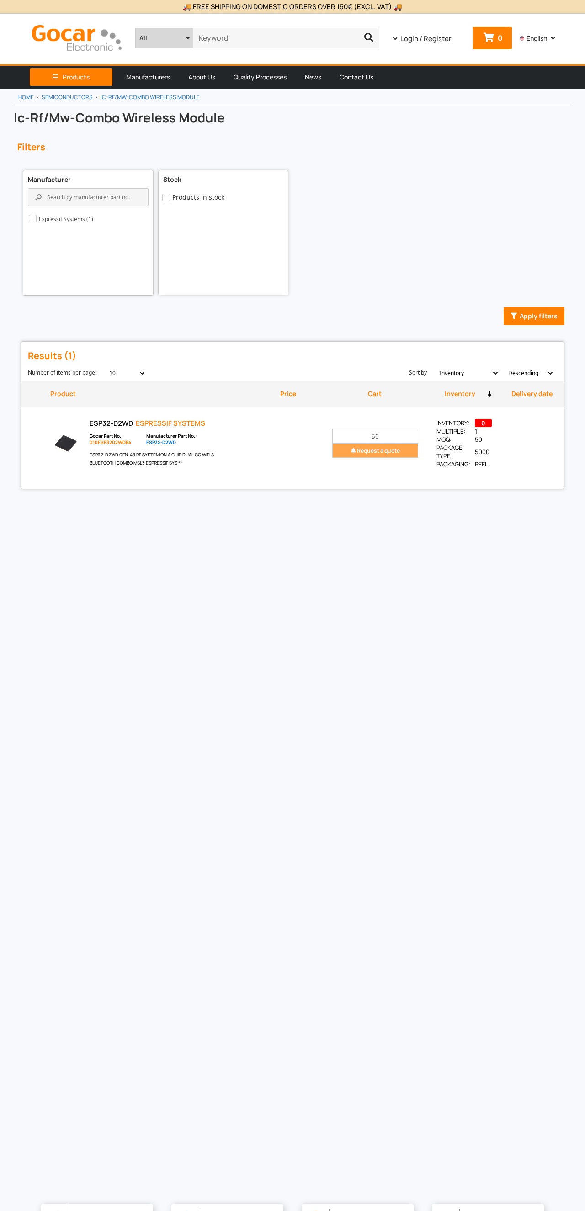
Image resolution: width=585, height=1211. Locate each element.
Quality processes (260, 77)
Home (26, 97)
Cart (375, 393)
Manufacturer (49, 179)
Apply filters (539, 316)
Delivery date (532, 393)
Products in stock (198, 197)
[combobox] (121, 373)
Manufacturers (148, 77)
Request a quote (378, 451)
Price (288, 393)
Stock (172, 179)
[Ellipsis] (369, 38)
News (313, 77)
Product (63, 393)
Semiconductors (67, 97)
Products (76, 77)
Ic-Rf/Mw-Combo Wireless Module (150, 97)
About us (201, 77)
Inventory (460, 393)
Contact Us (356, 77)
